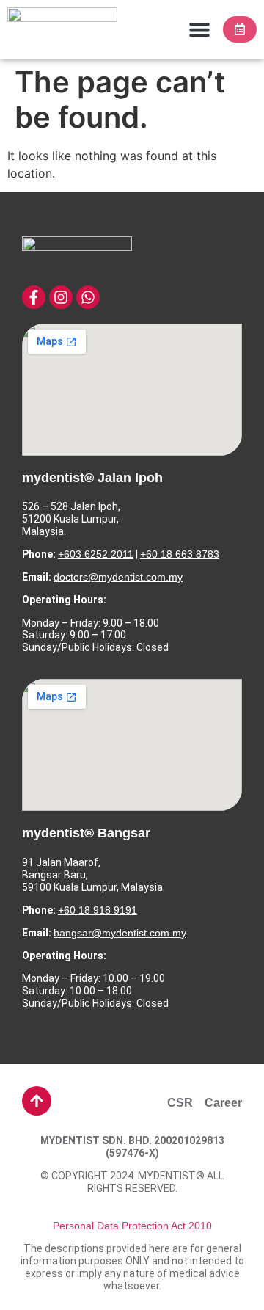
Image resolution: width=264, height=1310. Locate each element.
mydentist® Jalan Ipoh (92, 477)
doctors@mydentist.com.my (118, 577)
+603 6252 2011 (95, 554)
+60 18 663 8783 (179, 554)
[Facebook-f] (33, 297)
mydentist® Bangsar (86, 833)
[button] (199, 29)
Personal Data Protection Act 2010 (132, 1225)
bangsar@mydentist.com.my (120, 933)
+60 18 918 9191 (97, 910)
